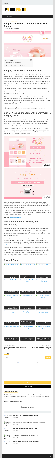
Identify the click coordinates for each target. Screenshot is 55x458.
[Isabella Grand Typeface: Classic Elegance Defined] (8, 441)
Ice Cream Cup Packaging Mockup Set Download (25, 415)
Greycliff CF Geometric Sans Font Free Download (25, 435)
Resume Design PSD (15, 217)
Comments (14, 412)
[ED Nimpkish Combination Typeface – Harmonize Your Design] (8, 422)
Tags (20, 412)
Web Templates (14, 21)
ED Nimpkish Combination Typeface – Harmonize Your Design (29, 422)
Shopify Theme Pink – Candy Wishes (13, 62)
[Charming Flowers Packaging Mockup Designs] (8, 428)
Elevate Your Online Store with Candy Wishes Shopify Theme (19, 64)
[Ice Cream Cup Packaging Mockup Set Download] (8, 415)
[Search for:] (27, 357)
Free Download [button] (28, 383)
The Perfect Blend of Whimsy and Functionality (16, 65)
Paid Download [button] (28, 386)
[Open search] (50, 16)
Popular (7, 412)
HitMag (49, 456)
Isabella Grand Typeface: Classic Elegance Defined (26, 441)
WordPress (43, 456)
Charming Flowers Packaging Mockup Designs (25, 428)
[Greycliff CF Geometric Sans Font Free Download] (8, 435)
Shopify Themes (7, 21)
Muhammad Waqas (15, 28)
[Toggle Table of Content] (30, 60)
